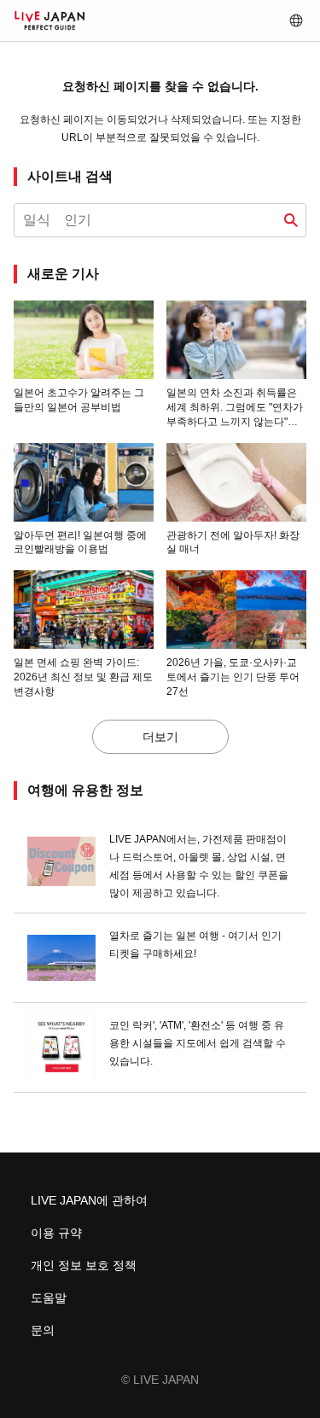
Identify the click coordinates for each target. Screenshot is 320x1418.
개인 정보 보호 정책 (84, 1265)
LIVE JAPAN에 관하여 (89, 1200)
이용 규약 (56, 1233)
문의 (43, 1330)
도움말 (49, 1297)
